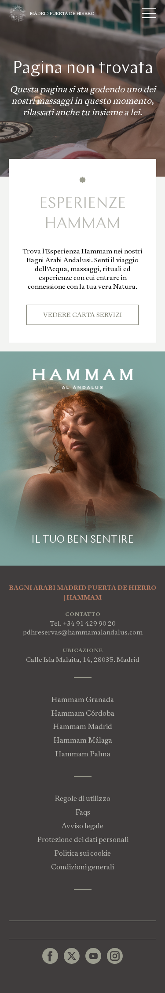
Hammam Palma (82, 754)
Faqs (82, 812)
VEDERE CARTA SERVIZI (82, 315)
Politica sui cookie (82, 853)
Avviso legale (82, 826)
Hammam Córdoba (82, 713)
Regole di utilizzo (82, 798)
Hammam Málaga (82, 740)
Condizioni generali (82, 867)
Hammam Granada (82, 699)
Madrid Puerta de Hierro (62, 13)
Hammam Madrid (82, 726)
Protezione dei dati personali (82, 839)
